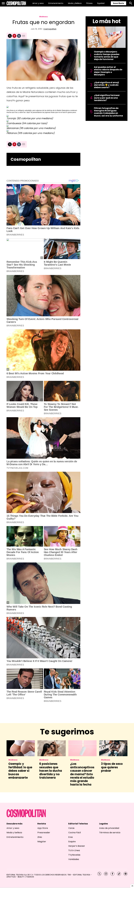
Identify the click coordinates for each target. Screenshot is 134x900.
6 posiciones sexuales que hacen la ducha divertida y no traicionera (50, 771)
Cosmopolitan (49, 29)
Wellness (43, 16)
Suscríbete (118, 3)
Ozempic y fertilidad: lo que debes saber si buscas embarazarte (20, 771)
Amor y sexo (38, 3)
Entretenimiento (55, 3)
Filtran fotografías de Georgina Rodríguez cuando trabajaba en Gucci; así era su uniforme (108, 112)
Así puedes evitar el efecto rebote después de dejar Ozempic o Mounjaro (108, 71)
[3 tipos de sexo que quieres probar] (113, 748)
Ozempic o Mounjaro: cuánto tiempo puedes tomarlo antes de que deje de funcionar (106, 55)
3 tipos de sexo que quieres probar (112, 767)
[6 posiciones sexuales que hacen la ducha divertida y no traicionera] (51, 748)
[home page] (16, 3)
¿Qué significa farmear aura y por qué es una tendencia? (107, 98)
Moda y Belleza (75, 3)
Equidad (100, 3)
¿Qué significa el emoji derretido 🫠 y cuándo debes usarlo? (106, 85)
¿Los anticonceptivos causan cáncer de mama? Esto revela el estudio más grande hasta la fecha (82, 774)
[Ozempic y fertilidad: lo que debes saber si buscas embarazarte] (21, 748)
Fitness (89, 3)
